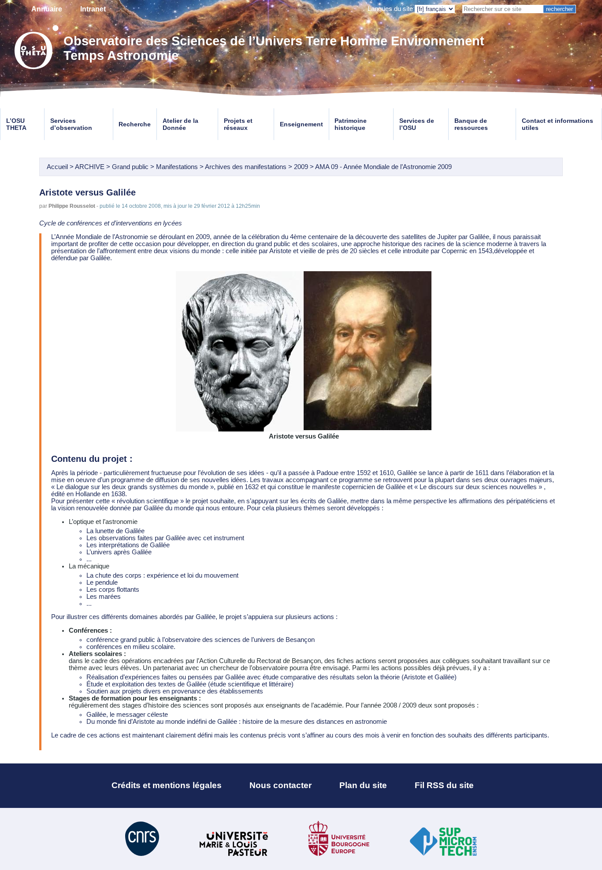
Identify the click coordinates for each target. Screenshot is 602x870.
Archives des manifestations (245, 166)
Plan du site (363, 785)
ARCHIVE (89, 166)
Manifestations (177, 166)
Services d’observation (71, 124)
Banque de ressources (471, 124)
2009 (301, 166)
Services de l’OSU (416, 124)
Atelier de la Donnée (180, 124)
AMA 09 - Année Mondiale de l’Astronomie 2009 (383, 166)
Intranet (93, 9)
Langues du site (390, 8)
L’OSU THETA (16, 124)
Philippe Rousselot (71, 206)
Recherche (135, 124)
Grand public (130, 166)
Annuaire (46, 9)
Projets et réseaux (238, 124)
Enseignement (301, 124)
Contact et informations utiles (557, 124)
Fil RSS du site (444, 785)
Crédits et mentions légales (166, 785)
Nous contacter (280, 785)
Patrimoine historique (350, 124)
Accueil (57, 166)
